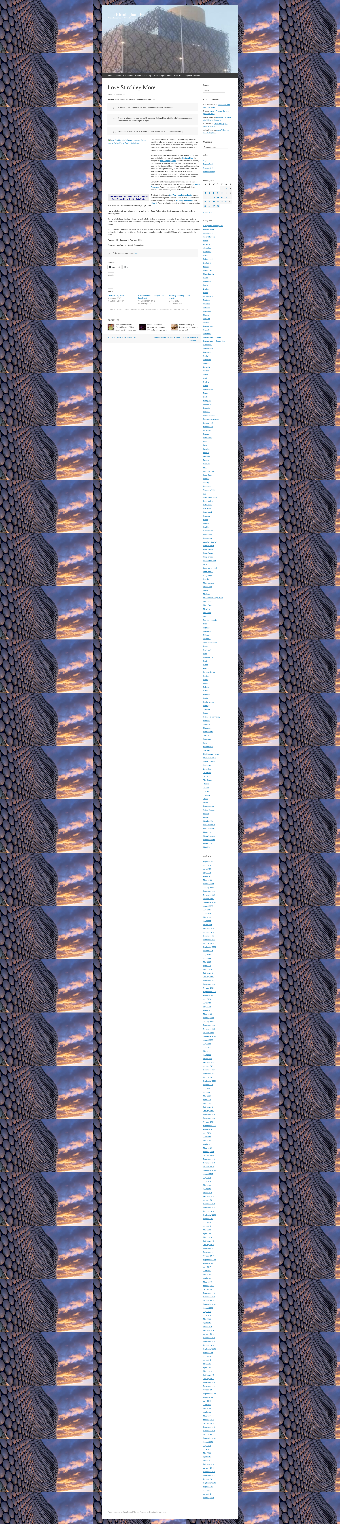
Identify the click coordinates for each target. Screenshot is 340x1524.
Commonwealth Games (212, 337)
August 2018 (208, 1218)
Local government (210, 568)
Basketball (207, 263)
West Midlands (209, 828)
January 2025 (208, 932)
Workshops (207, 843)
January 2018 (208, 1244)
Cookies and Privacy (143, 75)
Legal (205, 564)
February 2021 (208, 1107)
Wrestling (206, 847)
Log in (205, 160)
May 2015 (207, 1363)
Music (205, 616)
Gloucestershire (209, 490)
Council (206, 363)
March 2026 (207, 880)
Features (206, 456)
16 (226, 197)
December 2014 (209, 1382)
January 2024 (208, 976)
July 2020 (207, 1133)
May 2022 (207, 1051)
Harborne (206, 516)
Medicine (206, 594)
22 (222, 201)
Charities (206, 303)
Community (207, 344)
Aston (205, 240)
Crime (205, 374)
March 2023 (207, 1014)
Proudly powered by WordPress (120, 1512)
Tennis (205, 776)
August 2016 (208, 1308)
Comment (207, 333)
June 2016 (207, 1315)
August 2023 (208, 995)
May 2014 (207, 1408)
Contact (118, 75)
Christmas (207, 311)
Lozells (206, 579)
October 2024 (208, 943)
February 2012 (208, 1497)
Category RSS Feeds (192, 75)
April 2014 (207, 1412)
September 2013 (209, 1438)
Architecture (207, 233)
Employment (208, 423)
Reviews (206, 694)
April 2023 (207, 1010)
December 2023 (209, 980)
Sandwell (206, 709)
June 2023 (207, 1002)
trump (205, 802)
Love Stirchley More (116, 295)
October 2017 (208, 1255)
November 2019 (209, 1162)
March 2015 (207, 1371)
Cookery (133, 309)
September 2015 (209, 1349)
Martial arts (207, 586)
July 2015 (207, 1356)
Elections (206, 411)
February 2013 (208, 1464)
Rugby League (208, 702)
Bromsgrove (207, 296)
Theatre (206, 783)
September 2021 (209, 1081)
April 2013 (207, 1456)
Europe (206, 434)
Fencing (206, 460)
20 (214, 201)
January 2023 (208, 1021)
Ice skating (207, 538)
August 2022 (208, 1040)
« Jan (205, 212)
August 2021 (208, 1084)
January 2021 (208, 1110)
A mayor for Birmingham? (213, 225)
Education (207, 408)
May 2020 (207, 1140)
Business (206, 300)
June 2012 (207, 1494)
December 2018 (209, 1203)
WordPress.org (209, 171)
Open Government (210, 642)
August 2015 (208, 1352)
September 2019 (209, 1170)
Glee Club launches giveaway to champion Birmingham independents (157, 327)
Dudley (206, 396)
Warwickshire (208, 821)
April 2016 (207, 1322)
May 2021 (207, 1095)
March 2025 (207, 924)
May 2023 (207, 1006)
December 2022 (209, 1025)
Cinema (206, 315)
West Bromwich (209, 824)
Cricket (206, 370)
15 (222, 197)
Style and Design (209, 757)
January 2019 (208, 1200)
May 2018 (207, 1229)
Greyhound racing (210, 497)
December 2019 (209, 1159)
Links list (177, 75)
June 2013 (207, 1449)
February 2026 (208, 883)
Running (206, 705)
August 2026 (208, 861)
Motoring (206, 609)
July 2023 (207, 999)
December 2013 (209, 1427)
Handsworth (207, 512)
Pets (205, 653)
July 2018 (207, 1222)
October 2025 (208, 898)
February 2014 (208, 1419)
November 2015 (209, 1341)
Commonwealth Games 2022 (214, 341)
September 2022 (209, 1036)
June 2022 (207, 1047)
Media (205, 590)
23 (226, 201)
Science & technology (211, 716)
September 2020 (209, 1125)
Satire (205, 713)
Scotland (206, 720)
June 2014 (207, 1404)
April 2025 (207, 921)
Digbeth (206, 393)
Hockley (206, 527)
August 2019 (208, 1174)
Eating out (140, 309)
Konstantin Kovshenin (157, 1512)
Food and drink (209, 471)
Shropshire (207, 728)
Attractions (207, 248)
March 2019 (207, 1192)
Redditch (206, 683)
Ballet (205, 255)
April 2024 (207, 965)
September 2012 (209, 1482)
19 (209, 201)
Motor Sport (207, 605)
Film (205, 467)
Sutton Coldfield (209, 761)
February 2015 (208, 1375)
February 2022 (208, 1062)
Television (207, 772)
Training (206, 791)
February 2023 (208, 1017)
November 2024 (209, 939)
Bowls (205, 285)
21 (218, 201)
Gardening (207, 486)
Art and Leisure (209, 236)
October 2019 (208, 1166)
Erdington (207, 430)
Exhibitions (207, 437)
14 (218, 197)
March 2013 (207, 1460)
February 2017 (208, 1285)
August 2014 (208, 1397)
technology (207, 769)
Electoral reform (209, 415)
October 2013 (208, 1434)
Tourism (206, 787)
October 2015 (208, 1345)
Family (205, 445)
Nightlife (206, 627)
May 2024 (207, 962)
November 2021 (209, 1073)
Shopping (206, 724)
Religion (206, 687)
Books (205, 277)
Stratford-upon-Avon (211, 754)
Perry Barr (207, 650)
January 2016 (208, 1334)
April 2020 (207, 1144)
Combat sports (208, 326)
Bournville (207, 281)
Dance (205, 385)
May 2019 (207, 1185)
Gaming (206, 482)
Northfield (207, 631)
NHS (205, 623)
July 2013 (207, 1445)
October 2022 (208, 1032)
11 (205, 197)
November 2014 (209, 1386)
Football (206, 478)
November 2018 (209, 1207)
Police (205, 664)
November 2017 (209, 1252)
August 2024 (208, 950)
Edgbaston (207, 404)
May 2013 (207, 1453)
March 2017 (207, 1282)
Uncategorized (208, 806)
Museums (207, 612)
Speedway (207, 739)
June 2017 (207, 1270)
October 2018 (208, 1211)
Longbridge (207, 575)
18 (205, 201)
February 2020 (208, 1151)
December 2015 (209, 1337)
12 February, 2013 (119, 94)
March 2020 (207, 1148)
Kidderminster (208, 545)
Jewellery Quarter (210, 542)
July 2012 (207, 1490)
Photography (208, 657)
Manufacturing (208, 583)
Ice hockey (207, 534)
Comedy (126, 309)
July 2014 (207, 1401)
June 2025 (207, 913)
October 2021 (208, 1077)
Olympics (207, 638)
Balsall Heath (208, 259)
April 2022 (207, 1055)
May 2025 (207, 917)
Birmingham (207, 270)
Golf (204, 493)
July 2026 (207, 865)
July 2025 (207, 909)
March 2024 (207, 969)
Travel (205, 798)
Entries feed (207, 164)
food (171, 309)
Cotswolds (207, 359)
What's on (154, 309)
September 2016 (209, 1304)
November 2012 (209, 1475)
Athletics (206, 244)
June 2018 (207, 1226)
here (136, 253)
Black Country (208, 274)
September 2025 (209, 902)
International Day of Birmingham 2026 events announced (188, 327)
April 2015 (207, 1367)
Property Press (209, 672)
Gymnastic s (208, 501)
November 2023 (209, 984)
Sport (205, 743)
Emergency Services (211, 419)
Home (110, 75)
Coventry (206, 367)
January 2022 (208, 1066)
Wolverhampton (209, 836)
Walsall (206, 813)
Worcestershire (209, 839)
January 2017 (208, 1289)
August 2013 (208, 1442)
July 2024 (207, 954)
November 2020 (209, 1118)
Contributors (128, 75)
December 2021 (209, 1069)
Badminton (207, 251)
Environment (208, 426)
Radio (205, 679)
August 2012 (208, 1486)
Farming (206, 449)
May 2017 (207, 1274)
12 (209, 197)
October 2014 (208, 1389)
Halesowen (207, 504)
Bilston (206, 266)
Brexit (205, 292)
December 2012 (209, 1471)
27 (214, 206)
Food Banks (207, 475)
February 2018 (208, 1241)
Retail (205, 690)
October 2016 (208, 1300)
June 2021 (207, 1092)
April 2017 (207, 1278)
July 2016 (207, 1311)
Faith (205, 441)
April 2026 (207, 876)
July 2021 (207, 1088)
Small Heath (208, 731)
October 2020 (208, 1122)
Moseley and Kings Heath (213, 597)
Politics (206, 668)
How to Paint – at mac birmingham (122, 337)
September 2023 (209, 991)
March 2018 (207, 1237)
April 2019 (207, 1189)
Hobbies (206, 523)
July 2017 (207, 1267)
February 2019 (208, 1196)
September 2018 (209, 1215)
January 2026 (208, 887)
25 (205, 206)
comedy (166, 309)
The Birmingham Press (128, 14)
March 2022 (207, 1058)
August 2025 (208, 906)
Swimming (207, 765)
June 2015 (207, 1360)
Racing (206, 676)
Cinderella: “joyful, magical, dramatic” (215, 125)
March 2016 (207, 1326)
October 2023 (208, 988)
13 (214, 197)
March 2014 (207, 1415)
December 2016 (209, 1293)
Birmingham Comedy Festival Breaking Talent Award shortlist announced (126, 327)
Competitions (208, 348)
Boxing (206, 289)
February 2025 (208, 928)
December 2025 (209, 891)
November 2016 (209, 1296)
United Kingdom (209, 810)
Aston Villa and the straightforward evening (217, 118)
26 (209, 206)
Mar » (211, 212)
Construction (208, 352)
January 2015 (208, 1378)
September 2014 (209, 1393)
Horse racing (208, 530)
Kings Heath (208, 549)
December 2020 (209, 1114)
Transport (206, 795)
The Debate (207, 780)
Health (205, 519)
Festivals (206, 463)
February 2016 (208, 1330)
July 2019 (207, 1177)
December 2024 (209, 935)
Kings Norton (208, 553)
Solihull (206, 735)
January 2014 (208, 1423)
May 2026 (207, 872)
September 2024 (209, 947)
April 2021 (207, 1099)
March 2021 (207, 1103)
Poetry (205, 661)
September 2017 (209, 1259)
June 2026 (207, 869)
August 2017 (208, 1263)
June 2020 (207, 1136)
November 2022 (209, 1029)
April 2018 (207, 1233)
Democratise (208, 389)
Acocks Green (208, 229)
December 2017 (209, 1248)
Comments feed (209, 168)
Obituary (206, 635)
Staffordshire (208, 746)
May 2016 (207, 1319)
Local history (208, 571)
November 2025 (209, 895)
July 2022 (207, 1043)
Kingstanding (208, 556)
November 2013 (209, 1430)
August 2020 (208, 1129)
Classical (206, 318)
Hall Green (207, 508)
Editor (110, 94)
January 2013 (208, 1468)
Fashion (206, 452)
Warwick (206, 817)
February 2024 (208, 973)
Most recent (207, 601)
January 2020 (208, 1155)
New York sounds (210, 620)
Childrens (206, 307)
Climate (206, 322)
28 (218, 206)
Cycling (206, 378)
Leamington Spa (209, 560)
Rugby (205, 698)
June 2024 (207, 958)
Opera (205, 646)
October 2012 (208, 1479)
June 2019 (207, 1181)
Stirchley (147, 309)
